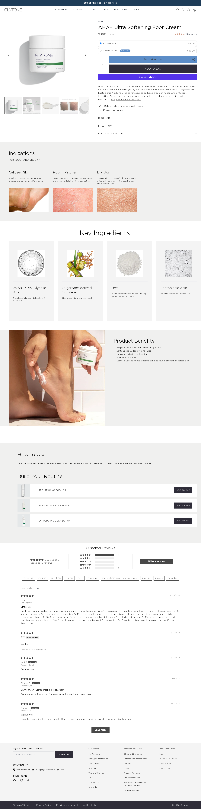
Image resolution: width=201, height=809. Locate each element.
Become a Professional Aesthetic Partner (135, 784)
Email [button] (80, 578)
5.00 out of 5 (52, 560)
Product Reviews (132, 773)
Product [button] (159, 578)
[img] (27, 596)
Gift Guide (121, 10)
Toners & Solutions (168, 759)
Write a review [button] (156, 561)
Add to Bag (183, 490)
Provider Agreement (67, 805)
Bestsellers (61, 10)
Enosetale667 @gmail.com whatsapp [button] (119, 578)
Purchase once (109, 43)
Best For (104, 118)
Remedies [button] (172, 578)
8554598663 (23, 770)
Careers (127, 764)
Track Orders (94, 764)
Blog (92, 10)
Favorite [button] (146, 578)
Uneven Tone (165, 764)
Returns (92, 768)
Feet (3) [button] (42, 578)
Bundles (138, 10)
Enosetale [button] (92, 578)
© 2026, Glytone (180, 805)
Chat (62, 770)
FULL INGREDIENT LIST (111, 134)
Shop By (77, 10)
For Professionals (132, 778)
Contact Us (93, 783)
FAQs (91, 778)
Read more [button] (27, 623)
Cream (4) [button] (28, 578)
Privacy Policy (43, 805)
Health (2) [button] (56, 578)
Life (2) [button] (69, 578)
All (109, 21)
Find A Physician (131, 790)
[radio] (101, 43)
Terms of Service (96, 773)
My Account (94, 754)
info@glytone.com (45, 770)
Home (100, 21)
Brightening (164, 768)
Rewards (92, 787)
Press (105, 10)
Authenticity (89, 805)
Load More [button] (100, 730)
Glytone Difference (133, 754)
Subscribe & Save (116, 51)
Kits (161, 754)
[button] (85, 555)
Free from (105, 126)
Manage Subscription (98, 759)
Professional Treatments (135, 759)
